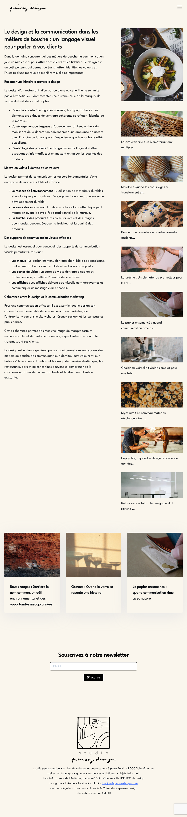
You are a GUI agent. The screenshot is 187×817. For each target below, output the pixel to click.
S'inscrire (93, 677)
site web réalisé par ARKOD (93, 793)
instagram (56, 783)
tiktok (95, 783)
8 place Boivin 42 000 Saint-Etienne (130, 768)
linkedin (70, 783)
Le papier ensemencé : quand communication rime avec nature (153, 592)
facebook (83, 783)
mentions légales (60, 788)
